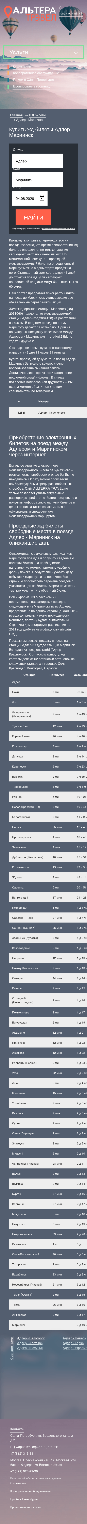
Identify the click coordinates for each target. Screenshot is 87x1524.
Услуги (18, 52)
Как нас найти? (71, 13)
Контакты (17, 1429)
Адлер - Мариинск (29, 119)
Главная (16, 115)
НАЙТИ (33, 217)
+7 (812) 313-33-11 (24, 1453)
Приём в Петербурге (24, 1499)
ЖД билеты (37, 115)
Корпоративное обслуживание (36, 73)
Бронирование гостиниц (31, 86)
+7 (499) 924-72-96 (24, 1471)
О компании (22, 66)
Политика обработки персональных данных (35, 1478)
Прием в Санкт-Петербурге (33, 79)
